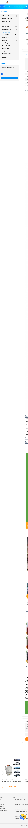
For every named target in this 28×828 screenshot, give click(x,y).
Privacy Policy (3, 810)
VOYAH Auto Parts (9, 29)
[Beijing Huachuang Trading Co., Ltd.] (6, 2)
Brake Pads (9, 40)
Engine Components (9, 43)
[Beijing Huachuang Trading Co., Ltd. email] (2, 74)
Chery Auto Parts (9, 48)
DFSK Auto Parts (9, 45)
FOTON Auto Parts (9, 16)
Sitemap (2, 806)
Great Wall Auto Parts (9, 34)
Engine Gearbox (9, 37)
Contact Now (9, 78)
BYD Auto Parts (9, 26)
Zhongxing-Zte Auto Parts (9, 54)
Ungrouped (9, 57)
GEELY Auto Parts (9, 32)
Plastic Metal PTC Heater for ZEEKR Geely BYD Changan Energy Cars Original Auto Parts (11, 781)
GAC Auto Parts (9, 24)
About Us (2, 804)
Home (1, 800)
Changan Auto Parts (9, 51)
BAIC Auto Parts (9, 21)
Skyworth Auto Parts (9, 18)
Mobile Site (2, 808)
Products (2, 802)
